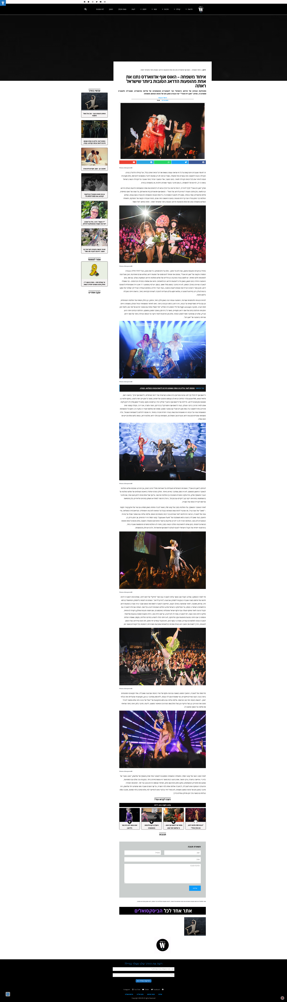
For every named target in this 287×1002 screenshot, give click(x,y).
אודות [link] (160, 994)
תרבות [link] (166, 9)
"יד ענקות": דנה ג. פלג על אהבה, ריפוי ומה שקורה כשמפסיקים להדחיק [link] (94, 223)
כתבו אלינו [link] (140, 994)
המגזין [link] (111, 9)
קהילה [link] (178, 9)
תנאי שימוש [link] (151, 994)
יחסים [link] (144, 9)
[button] (86, 9)
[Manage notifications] (282, 998)
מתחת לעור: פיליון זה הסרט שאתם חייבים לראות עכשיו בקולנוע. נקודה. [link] (94, 142)
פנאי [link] (155, 9)
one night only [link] (165, 805)
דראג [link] (204, 70)
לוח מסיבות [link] (100, 9)
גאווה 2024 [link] (122, 9)
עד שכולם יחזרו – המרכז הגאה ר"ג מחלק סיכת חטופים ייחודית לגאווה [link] (94, 283)
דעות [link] (133, 9)
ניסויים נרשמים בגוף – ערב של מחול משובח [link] (94, 114)
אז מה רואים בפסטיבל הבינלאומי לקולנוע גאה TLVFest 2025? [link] (94, 195)
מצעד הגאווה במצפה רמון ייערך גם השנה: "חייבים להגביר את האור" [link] (94, 250)
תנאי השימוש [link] (180, 901)
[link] (3, 3)
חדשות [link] (190, 9)
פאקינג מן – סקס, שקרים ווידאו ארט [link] (94, 169)
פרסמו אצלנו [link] (129, 994)
